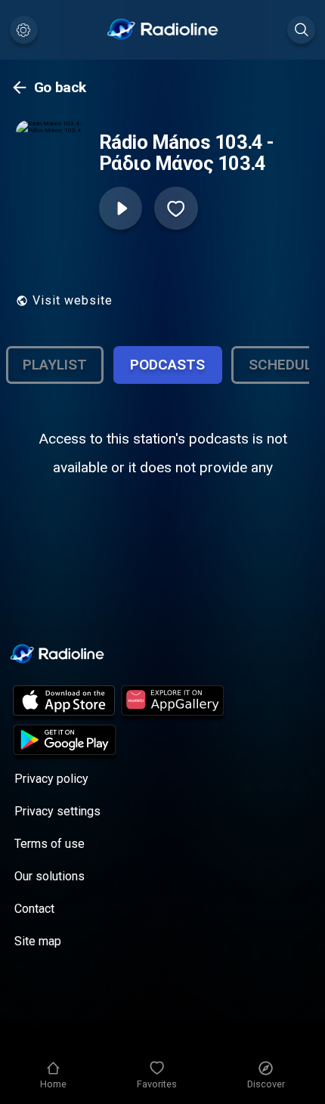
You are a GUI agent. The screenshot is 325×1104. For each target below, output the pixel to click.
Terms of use (49, 844)
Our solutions (49, 876)
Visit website (72, 300)
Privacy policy (51, 779)
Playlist (55, 364)
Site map (37, 941)
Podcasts (167, 364)
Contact (34, 908)
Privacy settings (57, 811)
